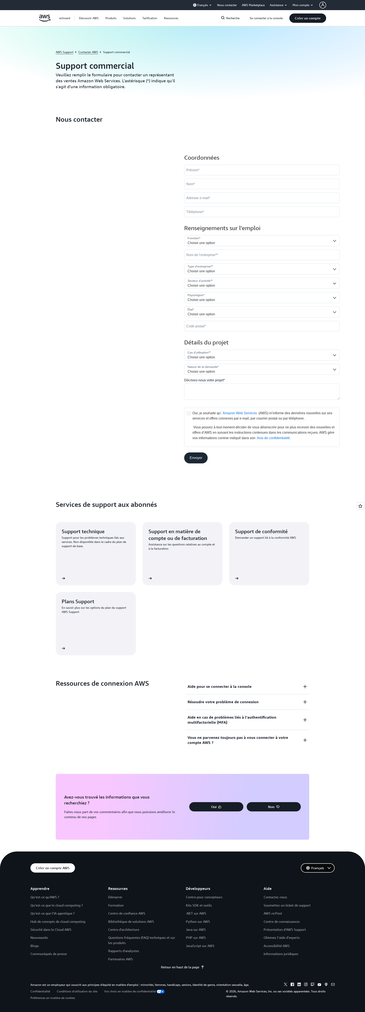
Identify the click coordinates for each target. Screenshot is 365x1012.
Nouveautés (39, 937)
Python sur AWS (198, 921)
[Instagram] (306, 985)
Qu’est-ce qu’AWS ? (44, 897)
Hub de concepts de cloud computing (57, 921)
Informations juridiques (281, 954)
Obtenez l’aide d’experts (282, 937)
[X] (285, 985)
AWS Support (64, 52)
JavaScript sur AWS (200, 946)
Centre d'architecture (123, 929)
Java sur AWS (196, 929)
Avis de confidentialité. (274, 438)
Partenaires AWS (120, 959)
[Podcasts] (326, 985)
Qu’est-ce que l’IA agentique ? (52, 913)
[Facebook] (292, 985)
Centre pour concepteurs (204, 897)
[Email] (333, 985)
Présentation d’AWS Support (285, 929)
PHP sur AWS (196, 937)
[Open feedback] (360, 506)
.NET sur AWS (196, 913)
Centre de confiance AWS (126, 913)
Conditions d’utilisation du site (77, 991)
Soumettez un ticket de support (287, 905)
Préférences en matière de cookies (52, 998)
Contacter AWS (88, 52)
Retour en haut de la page (180, 967)
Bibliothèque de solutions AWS (131, 921)
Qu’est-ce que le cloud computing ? (56, 905)
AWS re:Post (273, 913)
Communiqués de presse (48, 954)
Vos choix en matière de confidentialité (130, 991)
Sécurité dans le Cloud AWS (50, 929)
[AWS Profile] (322, 5)
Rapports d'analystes (123, 951)
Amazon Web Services (240, 413)
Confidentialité (40, 991)
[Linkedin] (299, 985)
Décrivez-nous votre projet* (204, 380)
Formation (116, 905)
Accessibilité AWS (277, 946)
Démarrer (115, 897)
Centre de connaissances (282, 921)
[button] (89, 18)
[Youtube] (319, 985)
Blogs (34, 946)
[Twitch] (312, 985)
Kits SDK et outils (199, 905)
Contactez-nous (275, 897)
